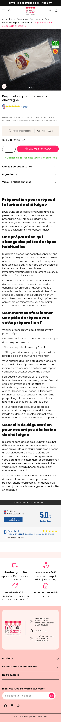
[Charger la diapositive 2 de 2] (31, 87)
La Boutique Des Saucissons (34, 716)
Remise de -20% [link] (15, 592)
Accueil (6, 19)
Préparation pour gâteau (15, 22)
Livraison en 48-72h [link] (45, 572)
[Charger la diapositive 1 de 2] (29, 87)
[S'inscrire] (52, 695)
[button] (3, 11)
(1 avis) (24, 106)
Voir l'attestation (13, 520)
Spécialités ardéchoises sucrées (31, 19)
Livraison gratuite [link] (15, 572)
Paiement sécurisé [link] (45, 592)
